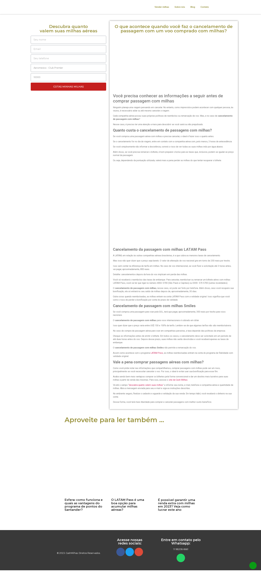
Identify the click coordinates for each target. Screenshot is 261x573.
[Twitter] (129, 552)
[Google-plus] (139, 552)
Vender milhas (162, 7)
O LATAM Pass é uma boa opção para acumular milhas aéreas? (127, 505)
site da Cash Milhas (178, 380)
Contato (205, 7)
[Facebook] (120, 552)
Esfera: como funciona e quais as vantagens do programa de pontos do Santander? (84, 505)
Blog (192, 7)
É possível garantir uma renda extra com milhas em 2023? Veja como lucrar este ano (176, 505)
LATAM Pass (157, 353)
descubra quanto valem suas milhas (146, 385)
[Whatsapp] (181, 558)
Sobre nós (180, 7)
